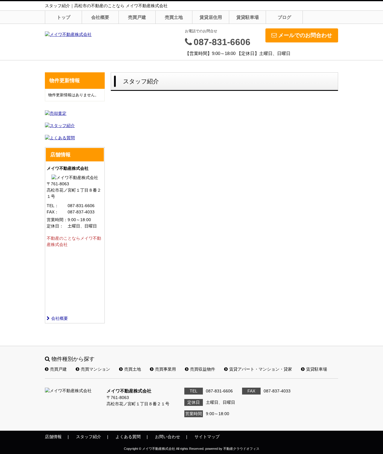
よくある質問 (128, 436)
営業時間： (57, 219)
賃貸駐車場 (247, 17)
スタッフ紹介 (88, 436)
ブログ (284, 17)
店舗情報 (53, 436)
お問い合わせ (167, 436)
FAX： (53, 212)
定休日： (55, 226)
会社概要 (100, 17)
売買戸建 (137, 17)
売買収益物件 (202, 369)
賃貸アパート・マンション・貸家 (260, 369)
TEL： (53, 205)
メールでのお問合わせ (305, 35)
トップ (63, 17)
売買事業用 (165, 369)
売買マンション (95, 369)
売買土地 (174, 17)
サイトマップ (207, 436)
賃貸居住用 (211, 17)
